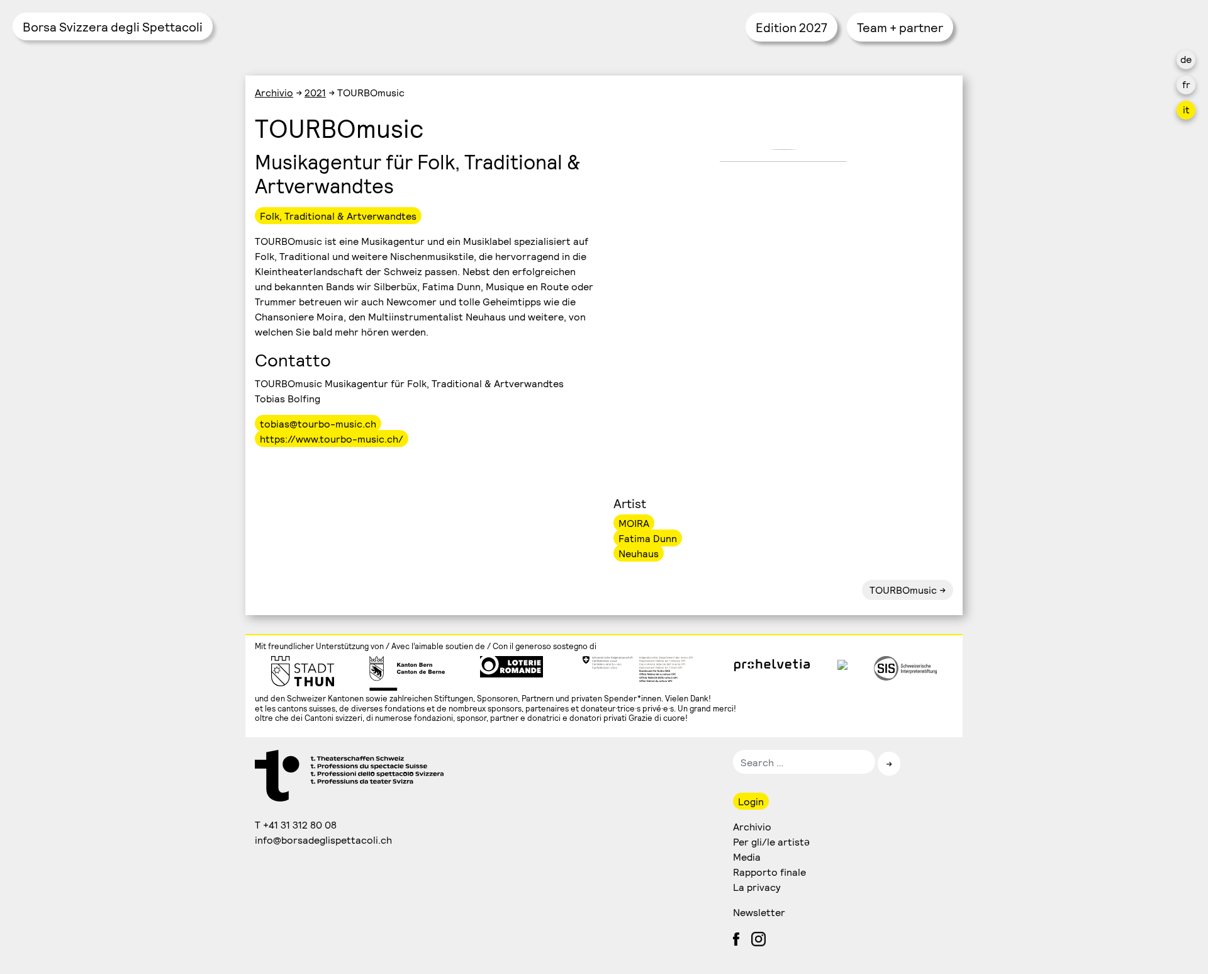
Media (747, 857)
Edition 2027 (791, 27)
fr (1186, 84)
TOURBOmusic (903, 590)
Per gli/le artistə (771, 841)
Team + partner (900, 27)
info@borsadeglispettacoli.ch (324, 840)
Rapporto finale (769, 872)
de (1186, 59)
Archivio (274, 92)
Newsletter (759, 912)
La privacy (757, 887)
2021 (315, 92)
